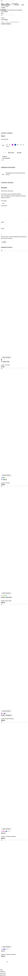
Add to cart (11, 152)
